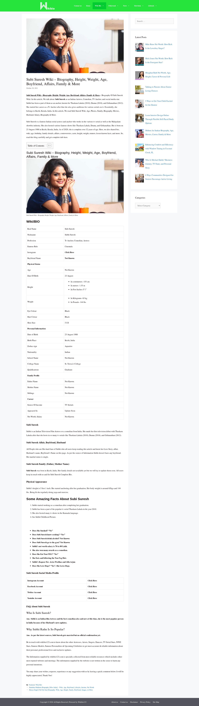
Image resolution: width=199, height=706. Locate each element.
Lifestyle (151, 5)
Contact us (78, 5)
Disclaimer (134, 702)
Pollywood (112, 5)
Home (88, 5)
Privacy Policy (145, 702)
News (125, 5)
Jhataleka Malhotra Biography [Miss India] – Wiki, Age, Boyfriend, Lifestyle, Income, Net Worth (61, 687)
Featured (32, 685)
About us (114, 702)
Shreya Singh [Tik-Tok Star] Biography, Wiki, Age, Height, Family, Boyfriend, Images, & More (61, 690)
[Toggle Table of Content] (48, 145)
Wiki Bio (98, 5)
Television (137, 5)
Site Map (156, 702)
